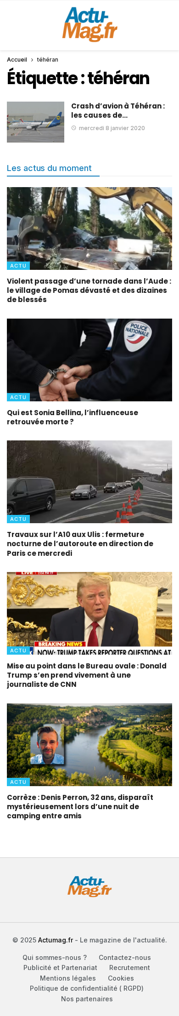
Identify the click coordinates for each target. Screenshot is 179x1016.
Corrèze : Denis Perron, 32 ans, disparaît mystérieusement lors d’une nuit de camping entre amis (80, 807)
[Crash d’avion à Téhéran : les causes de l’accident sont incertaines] (35, 122)
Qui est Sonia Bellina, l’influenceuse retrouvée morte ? (72, 417)
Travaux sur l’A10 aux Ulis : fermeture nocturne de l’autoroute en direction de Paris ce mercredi (80, 544)
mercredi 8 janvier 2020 (112, 128)
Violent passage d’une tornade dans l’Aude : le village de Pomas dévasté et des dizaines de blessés (89, 290)
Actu (18, 266)
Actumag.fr (55, 940)
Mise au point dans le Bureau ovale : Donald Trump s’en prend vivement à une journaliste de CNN (87, 675)
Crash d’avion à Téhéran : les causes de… (118, 110)
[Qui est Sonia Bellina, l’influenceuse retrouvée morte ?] (89, 360)
